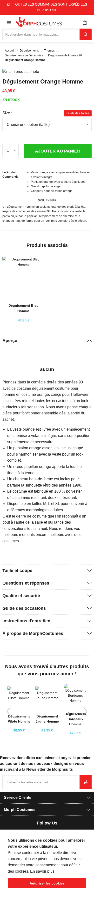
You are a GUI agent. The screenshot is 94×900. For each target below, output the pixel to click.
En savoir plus (42, 871)
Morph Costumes (19, 810)
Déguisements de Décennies (24, 55)
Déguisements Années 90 (65, 55)
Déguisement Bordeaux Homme (75, 719)
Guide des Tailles (78, 113)
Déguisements (30, 50)
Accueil (10, 50)
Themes (49, 50)
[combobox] (41, 34)
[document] (47, 862)
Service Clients (17, 797)
